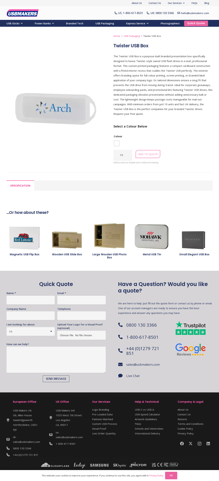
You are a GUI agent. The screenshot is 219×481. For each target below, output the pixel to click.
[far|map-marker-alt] (10, 420)
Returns (182, 419)
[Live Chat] (122, 376)
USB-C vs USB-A (144, 409)
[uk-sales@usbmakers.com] (10, 439)
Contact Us (184, 414)
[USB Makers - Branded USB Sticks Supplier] (24, 13)
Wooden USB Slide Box (67, 254)
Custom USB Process (104, 423)
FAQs (138, 423)
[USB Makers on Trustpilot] (191, 328)
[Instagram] (199, 443)
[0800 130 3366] (122, 325)
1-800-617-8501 (142, 337)
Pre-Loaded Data (102, 414)
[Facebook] (182, 443)
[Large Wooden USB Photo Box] (109, 233)
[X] (190, 443)
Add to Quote (148, 154)
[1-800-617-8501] (122, 337)
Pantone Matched (102, 419)
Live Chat (133, 376)
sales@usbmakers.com (143, 364)
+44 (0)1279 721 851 (142, 350)
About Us (183, 409)
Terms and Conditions (190, 423)
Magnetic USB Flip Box (24, 254)
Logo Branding (100, 409)
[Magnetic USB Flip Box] (25, 233)
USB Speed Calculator (147, 414)
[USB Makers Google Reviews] (191, 349)
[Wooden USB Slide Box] (67, 233)
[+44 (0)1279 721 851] (122, 351)
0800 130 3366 (141, 325)
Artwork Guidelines (146, 419)
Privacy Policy (186, 433)
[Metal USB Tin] (152, 233)
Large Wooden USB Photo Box (109, 256)
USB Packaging (132, 36)
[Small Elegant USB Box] (194, 233)
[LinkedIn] (208, 443)
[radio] (116, 143)
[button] (184, 3)
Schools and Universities (149, 428)
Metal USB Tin (152, 254)
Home (116, 36)
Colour (118, 136)
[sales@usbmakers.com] (122, 364)
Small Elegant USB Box (194, 254)
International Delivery (147, 433)
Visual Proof (99, 428)
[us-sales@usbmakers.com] (52, 434)
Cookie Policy (185, 428)
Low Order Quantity (104, 433)
